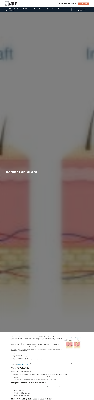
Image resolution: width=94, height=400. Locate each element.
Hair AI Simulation (10, 10)
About (53, 8)
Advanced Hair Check (22, 364)
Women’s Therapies (39, 8)
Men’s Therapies (27, 8)
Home (6, 8)
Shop (59, 8)
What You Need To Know (15, 8)
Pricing (48, 8)
